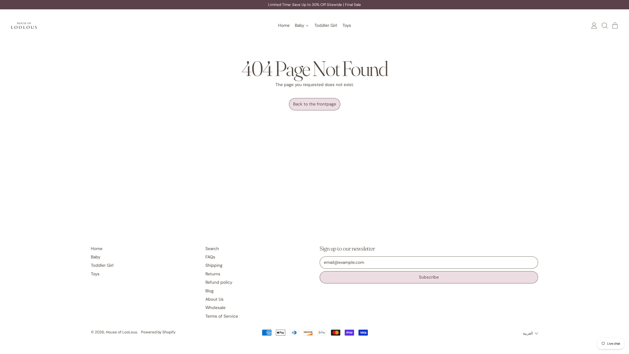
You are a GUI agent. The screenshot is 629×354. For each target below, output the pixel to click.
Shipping (213, 265)
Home (284, 25)
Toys (347, 25)
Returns (212, 274)
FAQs (210, 257)
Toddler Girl (325, 25)
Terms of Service (221, 316)
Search (212, 248)
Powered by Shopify (158, 332)
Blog (209, 291)
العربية (528, 333)
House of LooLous (121, 332)
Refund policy (218, 282)
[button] (604, 25)
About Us (214, 299)
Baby (95, 257)
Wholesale (215, 307)
